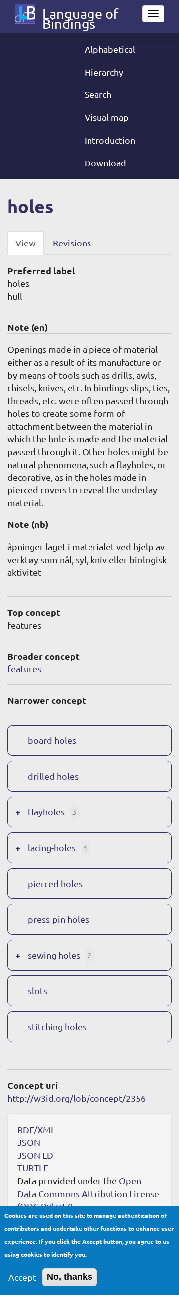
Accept (22, 1277)
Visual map (107, 117)
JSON (28, 1142)
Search (98, 94)
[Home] (24, 14)
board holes (52, 740)
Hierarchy (104, 72)
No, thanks (69, 1277)
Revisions (72, 243)
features (24, 668)
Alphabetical (110, 49)
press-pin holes (58, 919)
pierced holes (55, 883)
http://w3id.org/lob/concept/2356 (76, 1098)
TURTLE (32, 1167)
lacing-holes (52, 847)
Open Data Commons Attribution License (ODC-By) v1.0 (88, 1193)
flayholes (46, 812)
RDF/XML (36, 1129)
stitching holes (57, 1026)
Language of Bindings (80, 15)
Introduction (110, 140)
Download (105, 163)
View (25, 243)
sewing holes (54, 955)
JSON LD (35, 1155)
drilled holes (53, 776)
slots (37, 990)
